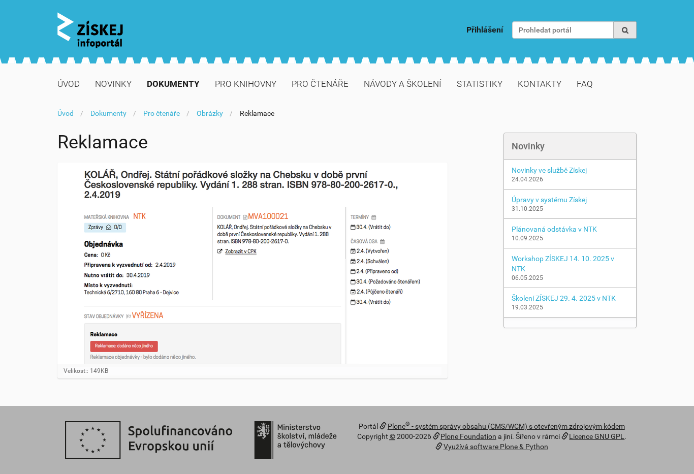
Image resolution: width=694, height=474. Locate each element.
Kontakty (539, 84)
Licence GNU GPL (596, 436)
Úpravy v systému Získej (549, 200)
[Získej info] (90, 30)
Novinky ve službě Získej (549, 170)
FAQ (585, 84)
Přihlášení (484, 30)
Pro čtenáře (320, 84)
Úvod (68, 84)
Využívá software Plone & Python (496, 447)
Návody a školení (402, 84)
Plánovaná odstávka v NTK (554, 229)
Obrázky (210, 113)
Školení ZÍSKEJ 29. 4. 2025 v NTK (564, 298)
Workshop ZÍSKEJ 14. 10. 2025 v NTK (563, 264)
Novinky (113, 84)
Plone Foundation (468, 436)
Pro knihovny (245, 84)
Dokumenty (173, 84)
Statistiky (479, 84)
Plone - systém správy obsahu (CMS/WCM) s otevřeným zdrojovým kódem (506, 426)
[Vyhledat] (625, 30)
